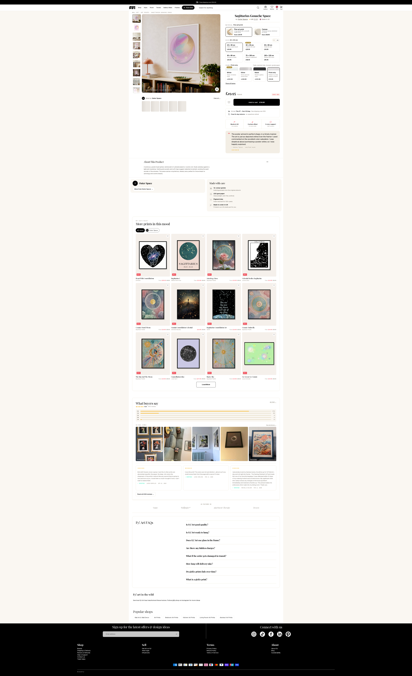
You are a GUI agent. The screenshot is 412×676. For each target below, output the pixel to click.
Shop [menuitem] (139, 7)
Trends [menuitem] (158, 7)
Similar (141, 230)
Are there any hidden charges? (200, 548)
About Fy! (274, 648)
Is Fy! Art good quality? (197, 524)
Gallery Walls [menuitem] (167, 7)
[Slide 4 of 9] (137, 46)
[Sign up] (176, 634)
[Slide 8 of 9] (137, 82)
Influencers (146, 653)
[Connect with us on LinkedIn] (279, 634)
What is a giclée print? (196, 579)
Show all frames (231, 83)
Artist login (145, 651)
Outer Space (243, 19)
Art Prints (145, 12)
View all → (217, 98)
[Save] (167, 236)
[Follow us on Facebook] (271, 634)
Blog (272, 651)
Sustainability (276, 653)
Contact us (81, 657)
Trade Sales (81, 659)
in (274, 40)
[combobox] (229, 8)
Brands (79, 648)
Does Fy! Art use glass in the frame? (203, 540)
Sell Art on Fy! (146, 648)
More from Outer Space (143, 189)
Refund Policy (211, 651)
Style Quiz (189, 7)
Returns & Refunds (83, 653)
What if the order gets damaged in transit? (206, 555)
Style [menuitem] (145, 7)
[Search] (258, 8)
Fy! (83, 672)
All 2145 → (273, 402)
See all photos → (271, 425)
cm (277, 40)
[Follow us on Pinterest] (288, 634)
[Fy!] (132, 7)
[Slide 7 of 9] (137, 73)
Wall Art (135, 12)
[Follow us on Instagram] (253, 634)
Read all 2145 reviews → (145, 494)
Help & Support (82, 655)
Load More (206, 384)
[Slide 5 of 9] (137, 55)
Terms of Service (212, 653)
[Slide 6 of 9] (137, 64)
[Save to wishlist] (229, 102)
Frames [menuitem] (177, 7)
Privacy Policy (212, 648)
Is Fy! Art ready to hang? (197, 532)
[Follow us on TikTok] (262, 634)
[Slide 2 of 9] (137, 28)
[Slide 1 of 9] (137, 18)
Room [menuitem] (152, 7)
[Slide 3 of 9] (137, 37)
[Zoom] (217, 89)
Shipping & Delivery (84, 651)
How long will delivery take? (199, 563)
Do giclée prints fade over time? (201, 571)
